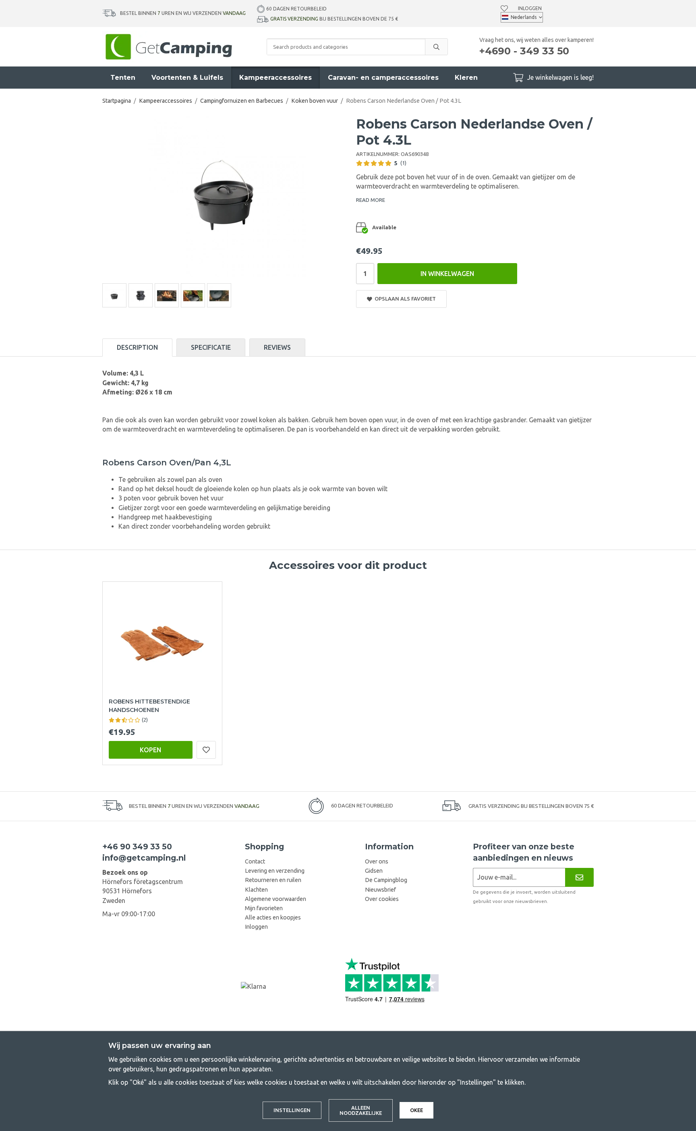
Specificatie (211, 347)
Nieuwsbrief (380, 889)
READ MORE (370, 200)
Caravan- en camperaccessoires (383, 77)
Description (137, 347)
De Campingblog (386, 880)
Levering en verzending (274, 870)
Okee (416, 1110)
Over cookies (382, 899)
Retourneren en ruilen (273, 880)
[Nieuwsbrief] (579, 877)
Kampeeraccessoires (275, 77)
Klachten (256, 889)
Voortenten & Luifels (187, 77)
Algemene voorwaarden (275, 899)
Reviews (277, 347)
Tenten (122, 77)
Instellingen (292, 1110)
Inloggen (530, 8)
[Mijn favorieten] (504, 8)
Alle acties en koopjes (273, 917)
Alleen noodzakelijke (361, 1110)
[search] (436, 47)
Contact (255, 861)
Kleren (466, 77)
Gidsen (374, 870)
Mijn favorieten (264, 908)
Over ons (376, 861)
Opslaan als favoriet (404, 298)
